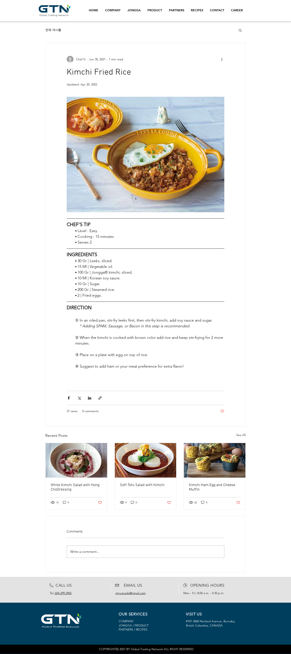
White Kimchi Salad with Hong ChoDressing (75, 487)
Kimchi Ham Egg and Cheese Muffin (212, 487)
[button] (240, 30)
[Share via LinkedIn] (90, 398)
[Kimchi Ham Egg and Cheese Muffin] (214, 460)
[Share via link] (100, 398)
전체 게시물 (53, 30)
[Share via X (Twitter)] (79, 398)
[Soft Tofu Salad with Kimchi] (145, 460)
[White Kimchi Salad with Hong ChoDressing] (76, 460)
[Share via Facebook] (69, 398)
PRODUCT (142, 625)
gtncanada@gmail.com (130, 593)
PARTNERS (126, 629)
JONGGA (125, 625)
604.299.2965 (63, 593)
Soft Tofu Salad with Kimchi (142, 485)
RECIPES (141, 629)
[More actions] (221, 59)
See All (241, 435)
